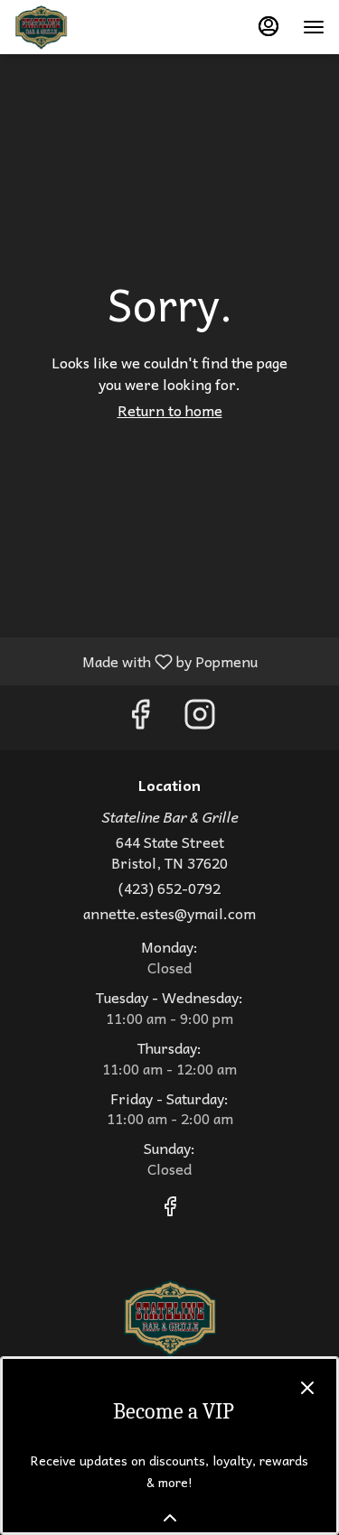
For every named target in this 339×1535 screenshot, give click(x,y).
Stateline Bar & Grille (169, 1318)
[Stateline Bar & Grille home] (95, 27)
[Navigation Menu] (314, 27)
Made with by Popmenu (136, 660)
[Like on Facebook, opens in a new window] (140, 717)
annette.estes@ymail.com (169, 913)
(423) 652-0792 (169, 888)
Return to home (170, 410)
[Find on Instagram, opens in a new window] (200, 717)
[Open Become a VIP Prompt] (170, 1518)
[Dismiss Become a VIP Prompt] (307, 1387)
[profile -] (268, 26)
